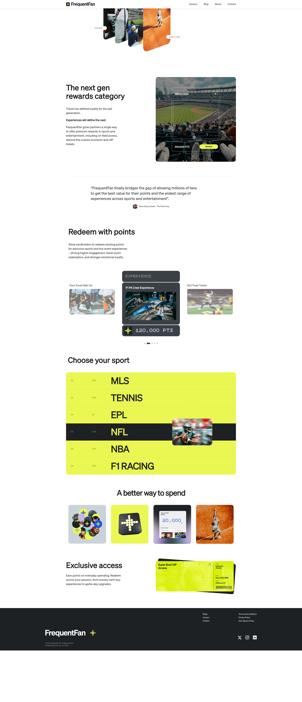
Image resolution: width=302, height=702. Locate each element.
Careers (193, 4)
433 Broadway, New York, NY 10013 (57, 678)
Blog (206, 4)
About (218, 4)
